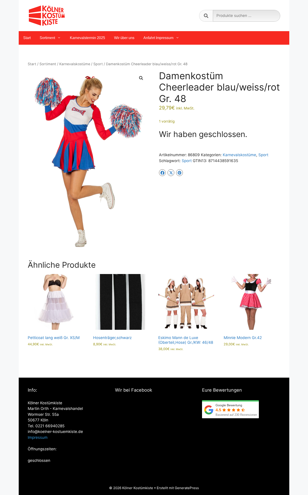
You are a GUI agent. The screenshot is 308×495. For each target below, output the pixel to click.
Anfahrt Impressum (158, 38)
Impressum (38, 437)
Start (27, 38)
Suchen (206, 16)
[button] (141, 78)
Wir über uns (124, 38)
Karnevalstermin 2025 (87, 38)
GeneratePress (187, 488)
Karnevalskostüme (74, 64)
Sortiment (47, 38)
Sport (98, 64)
